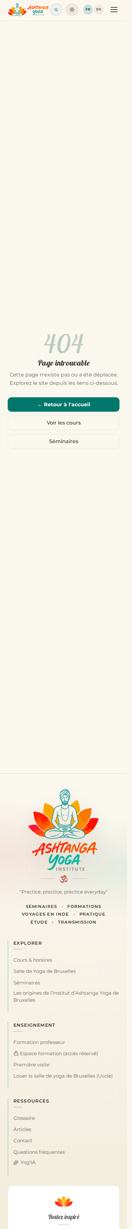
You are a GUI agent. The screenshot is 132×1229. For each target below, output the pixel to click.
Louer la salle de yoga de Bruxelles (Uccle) (63, 1076)
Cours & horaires (32, 960)
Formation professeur (39, 1042)
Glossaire (24, 1118)
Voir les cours (64, 423)
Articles (22, 1129)
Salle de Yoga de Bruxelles (44, 971)
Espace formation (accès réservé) (58, 1053)
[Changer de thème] (72, 10)
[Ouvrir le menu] (114, 10)
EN (98, 9)
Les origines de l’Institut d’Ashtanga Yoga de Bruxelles (66, 996)
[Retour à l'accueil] (28, 9)
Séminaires (63, 441)
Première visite (31, 1065)
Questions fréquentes (39, 1152)
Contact (22, 1141)
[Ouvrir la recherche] (56, 10)
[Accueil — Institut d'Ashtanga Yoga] (63, 829)
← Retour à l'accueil (63, 404)
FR (88, 9)
